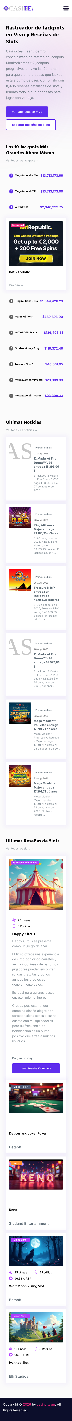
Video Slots (20, 1239)
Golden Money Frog (27, 348)
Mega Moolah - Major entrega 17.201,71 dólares (45, 787)
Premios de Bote (43, 447)
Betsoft (15, 1147)
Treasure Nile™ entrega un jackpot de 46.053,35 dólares (46, 594)
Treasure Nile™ (24, 364)
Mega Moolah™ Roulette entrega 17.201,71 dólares (46, 725)
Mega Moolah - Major (28, 395)
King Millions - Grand (28, 301)
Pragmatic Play (22, 1058)
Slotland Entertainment (29, 1223)
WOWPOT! (21, 207)
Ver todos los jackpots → (22, 160)
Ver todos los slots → (19, 848)
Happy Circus (23, 934)
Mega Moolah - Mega (28, 175)
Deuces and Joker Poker (27, 1134)
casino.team (46, 1404)
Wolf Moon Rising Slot (26, 1286)
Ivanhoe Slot (19, 1363)
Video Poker (21, 1086)
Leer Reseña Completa (36, 1068)
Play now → (16, 284)
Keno (16, 1163)
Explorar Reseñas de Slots (31, 125)
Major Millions (24, 317)
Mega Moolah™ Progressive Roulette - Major (42, 380)
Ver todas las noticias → (21, 430)
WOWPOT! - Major (26, 332)
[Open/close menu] (66, 8)
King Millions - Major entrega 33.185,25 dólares (46, 529)
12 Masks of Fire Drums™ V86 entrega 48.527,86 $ (47, 660)
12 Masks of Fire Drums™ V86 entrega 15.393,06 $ (46, 464)
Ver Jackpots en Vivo (27, 112)
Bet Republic (19, 272)
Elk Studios (18, 1376)
